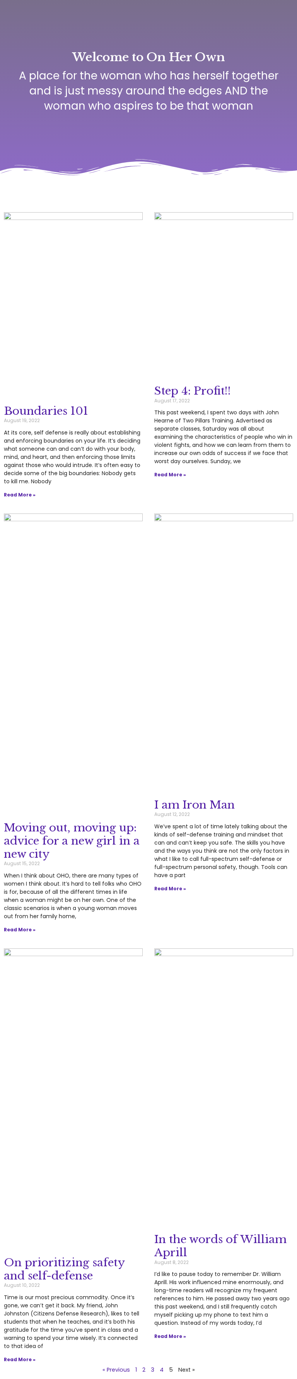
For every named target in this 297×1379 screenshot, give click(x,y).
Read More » (20, 494)
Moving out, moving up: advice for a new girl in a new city (72, 840)
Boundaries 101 (46, 411)
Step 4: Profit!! (192, 391)
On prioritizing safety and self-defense (64, 1269)
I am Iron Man (194, 805)
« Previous (116, 1370)
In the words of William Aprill (220, 1246)
